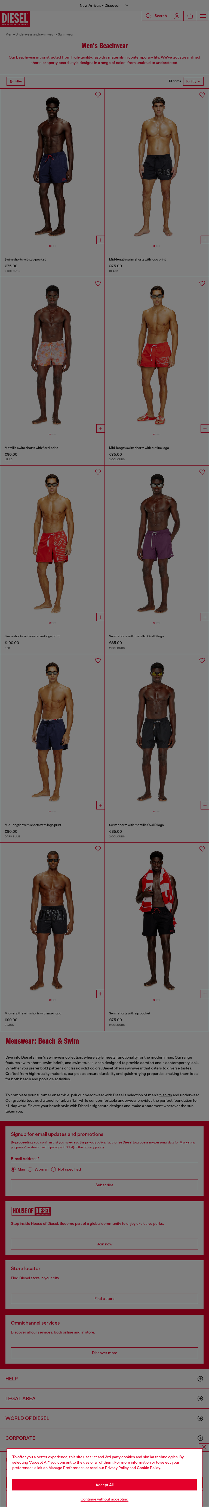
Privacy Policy (117, 1468)
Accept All (104, 1485)
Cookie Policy (148, 1468)
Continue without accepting (104, 1499)
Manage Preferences (66, 1468)
